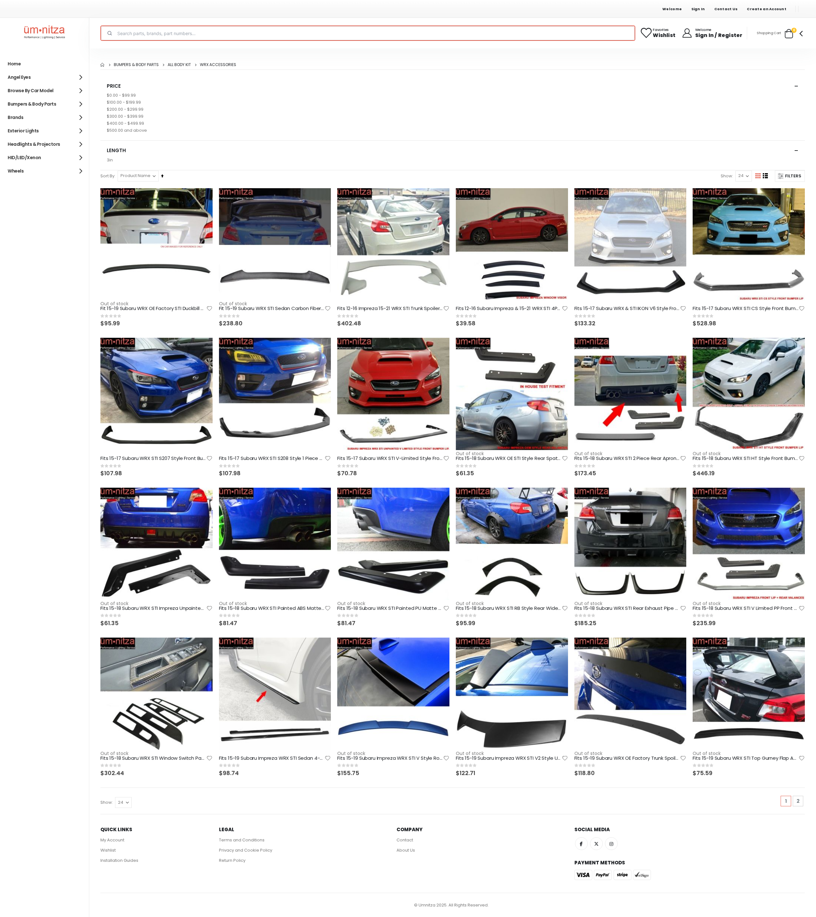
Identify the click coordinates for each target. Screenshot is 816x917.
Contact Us (726, 8)
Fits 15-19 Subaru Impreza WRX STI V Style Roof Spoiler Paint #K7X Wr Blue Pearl (390, 758)
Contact (405, 840)
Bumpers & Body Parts (136, 65)
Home (102, 64)
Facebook (581, 843)
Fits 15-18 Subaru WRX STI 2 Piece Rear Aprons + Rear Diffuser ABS (627, 458)
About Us (406, 850)
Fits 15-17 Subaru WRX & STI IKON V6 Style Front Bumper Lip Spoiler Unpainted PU (627, 308)
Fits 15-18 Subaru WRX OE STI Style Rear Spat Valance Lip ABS (509, 458)
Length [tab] (116, 150)
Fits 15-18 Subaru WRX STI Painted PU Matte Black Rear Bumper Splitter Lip (390, 608)
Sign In (698, 8)
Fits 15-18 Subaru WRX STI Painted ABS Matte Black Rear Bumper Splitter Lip (272, 608)
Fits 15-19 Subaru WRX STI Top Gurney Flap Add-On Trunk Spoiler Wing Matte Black (745, 758)
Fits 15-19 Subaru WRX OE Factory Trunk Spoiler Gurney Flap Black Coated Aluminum (627, 758)
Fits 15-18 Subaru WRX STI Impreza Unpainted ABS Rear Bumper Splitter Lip (153, 608)
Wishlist (108, 850)
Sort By (107, 176)
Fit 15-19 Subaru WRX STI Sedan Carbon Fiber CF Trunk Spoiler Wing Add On (272, 308)
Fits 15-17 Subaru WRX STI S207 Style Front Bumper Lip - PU (153, 458)
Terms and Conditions (242, 840)
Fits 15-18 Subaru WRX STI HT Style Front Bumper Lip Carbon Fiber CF (745, 458)
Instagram (611, 843)
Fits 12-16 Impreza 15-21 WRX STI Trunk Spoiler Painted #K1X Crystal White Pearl (390, 308)
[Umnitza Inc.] (44, 33)
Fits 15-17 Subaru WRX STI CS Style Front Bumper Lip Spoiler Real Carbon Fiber (745, 308)
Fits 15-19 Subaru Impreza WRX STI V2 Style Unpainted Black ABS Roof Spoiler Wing (509, 758)
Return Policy (232, 860)
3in (110, 160)
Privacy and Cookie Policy (245, 850)
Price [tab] (114, 86)
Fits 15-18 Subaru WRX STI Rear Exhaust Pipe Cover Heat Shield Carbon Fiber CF (627, 608)
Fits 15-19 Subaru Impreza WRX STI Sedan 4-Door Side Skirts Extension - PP (272, 758)
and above (127, 130)
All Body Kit (179, 65)
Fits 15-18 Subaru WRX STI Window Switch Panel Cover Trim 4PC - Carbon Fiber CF (153, 758)
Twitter (596, 843)
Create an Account (766, 8)
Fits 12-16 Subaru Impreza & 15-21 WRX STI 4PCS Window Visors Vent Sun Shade (509, 308)
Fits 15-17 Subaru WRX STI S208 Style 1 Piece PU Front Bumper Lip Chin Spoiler (272, 458)
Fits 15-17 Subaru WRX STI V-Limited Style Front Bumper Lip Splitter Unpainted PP (390, 458)
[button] (209, 308)
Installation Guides (119, 860)
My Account (112, 840)
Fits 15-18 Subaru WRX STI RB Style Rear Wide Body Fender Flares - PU (509, 608)
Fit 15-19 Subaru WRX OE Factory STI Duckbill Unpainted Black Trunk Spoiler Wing (153, 308)
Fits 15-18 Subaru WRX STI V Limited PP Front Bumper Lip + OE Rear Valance (745, 608)
